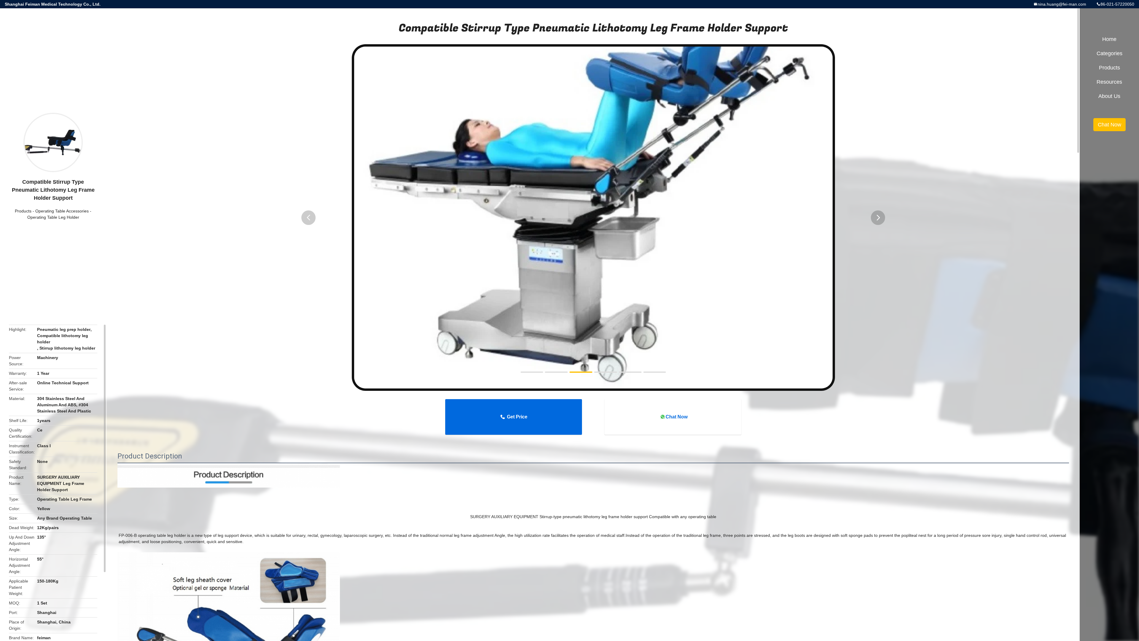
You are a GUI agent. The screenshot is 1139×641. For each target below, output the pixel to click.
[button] (308, 217)
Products (23, 211)
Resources (1109, 82)
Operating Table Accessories (62, 211)
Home (1109, 39)
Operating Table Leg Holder (53, 217)
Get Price (517, 416)
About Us (1109, 96)
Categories (1109, 53)
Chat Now (677, 416)
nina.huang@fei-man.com (1062, 4)
